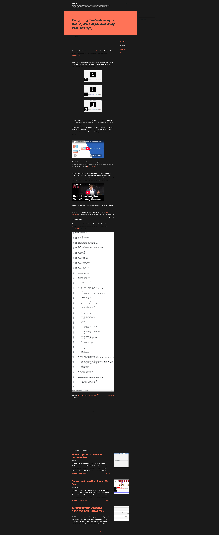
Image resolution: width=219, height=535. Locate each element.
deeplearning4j (123, 49)
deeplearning (122, 47)
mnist (121, 52)
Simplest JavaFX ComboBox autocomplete (87, 456)
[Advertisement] (91, 435)
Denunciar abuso (142, 19)
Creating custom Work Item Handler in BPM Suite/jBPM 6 (88, 509)
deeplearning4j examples (78, 228)
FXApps (74, 3)
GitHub (86, 390)
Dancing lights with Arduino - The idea (90, 482)
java (121, 51)
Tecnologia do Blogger (101, 531)
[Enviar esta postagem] (98, 395)
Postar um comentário (84, 500)
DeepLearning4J (76, 55)
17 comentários (82, 527)
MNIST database (91, 166)
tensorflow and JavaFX (91, 50)
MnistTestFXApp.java (76, 390)
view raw (112, 390)
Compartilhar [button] (123, 41)
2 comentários (82, 473)
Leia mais (108, 473)
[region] (93, 311)
